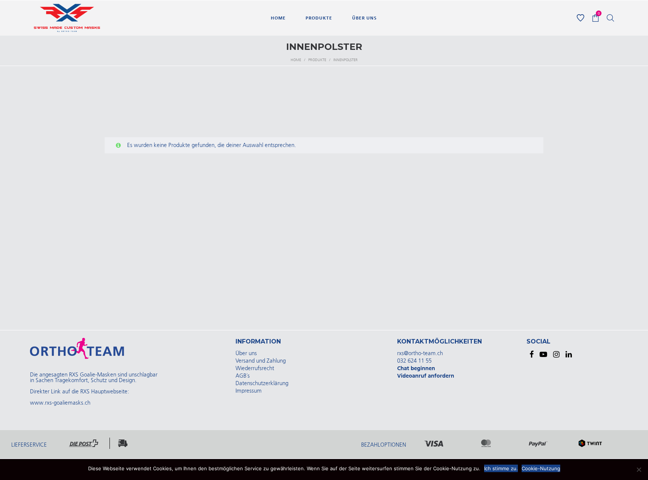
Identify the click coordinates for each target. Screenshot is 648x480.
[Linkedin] (569, 354)
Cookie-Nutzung (541, 468)
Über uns (246, 353)
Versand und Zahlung (261, 361)
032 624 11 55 (414, 361)
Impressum (249, 391)
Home (296, 60)
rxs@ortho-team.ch (420, 353)
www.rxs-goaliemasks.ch (60, 403)
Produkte (317, 60)
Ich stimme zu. (501, 468)
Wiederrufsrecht (255, 368)
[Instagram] (556, 354)
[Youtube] (543, 354)
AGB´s (243, 376)
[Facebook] (532, 354)
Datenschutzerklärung (262, 383)
